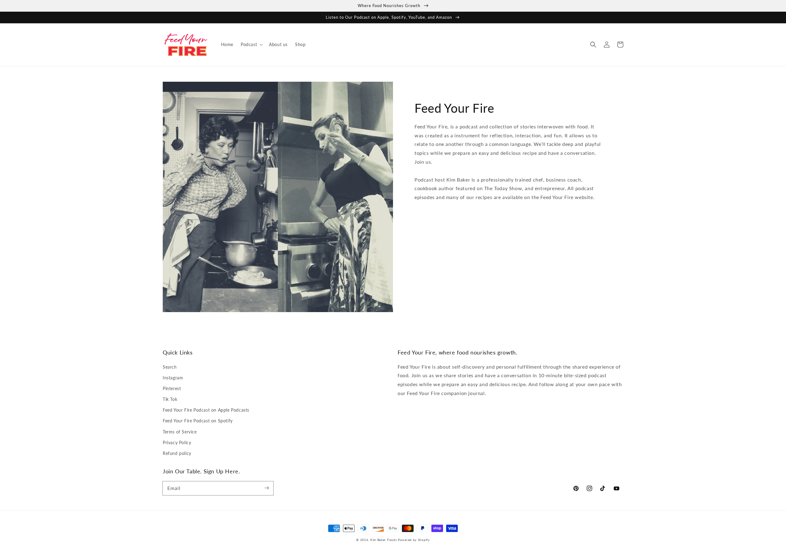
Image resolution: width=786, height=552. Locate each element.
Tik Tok (170, 399)
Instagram (173, 377)
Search (170, 367)
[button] (251, 44)
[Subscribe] (266, 488)
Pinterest (172, 388)
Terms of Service (180, 431)
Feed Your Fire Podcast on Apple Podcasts (206, 410)
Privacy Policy (177, 442)
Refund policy (177, 453)
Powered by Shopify (414, 540)
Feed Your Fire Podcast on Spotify (198, 420)
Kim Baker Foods (383, 540)
